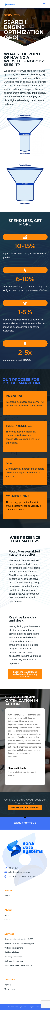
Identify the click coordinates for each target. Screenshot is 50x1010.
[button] (44, 4)
